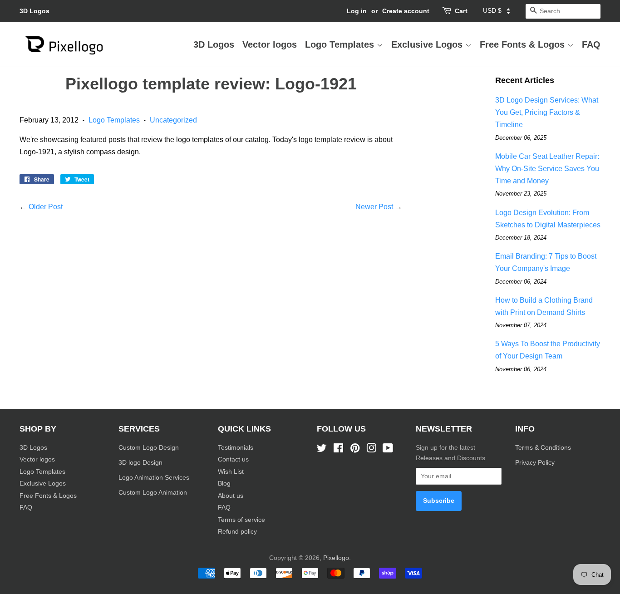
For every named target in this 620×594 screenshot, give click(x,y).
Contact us (233, 459)
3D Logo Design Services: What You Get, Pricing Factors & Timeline (546, 112)
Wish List (231, 471)
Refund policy (237, 531)
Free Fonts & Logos (523, 44)
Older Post (46, 207)
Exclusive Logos (428, 44)
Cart (461, 11)
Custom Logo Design (148, 447)
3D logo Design (140, 462)
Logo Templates (341, 44)
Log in (357, 11)
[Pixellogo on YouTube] (388, 450)
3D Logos (34, 11)
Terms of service (241, 519)
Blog (224, 483)
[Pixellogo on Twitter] (322, 450)
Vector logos (269, 44)
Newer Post (374, 207)
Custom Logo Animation (152, 492)
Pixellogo (336, 558)
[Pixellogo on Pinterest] (355, 450)
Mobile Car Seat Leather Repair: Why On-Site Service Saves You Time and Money (547, 168)
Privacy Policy (535, 462)
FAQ (591, 44)
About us (230, 495)
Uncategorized (173, 120)
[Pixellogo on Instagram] (371, 450)
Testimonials (235, 447)
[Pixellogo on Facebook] (338, 450)
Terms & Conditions (543, 447)
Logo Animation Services (153, 477)
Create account (405, 11)
